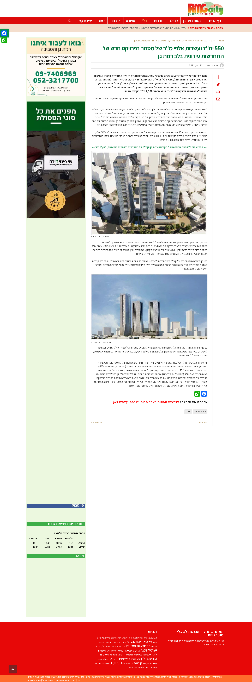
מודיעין (146, 676)
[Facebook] (4, 33)
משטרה (135, 654)
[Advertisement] (56, 360)
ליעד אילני (151, 654)
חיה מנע (118, 646)
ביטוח (155, 642)
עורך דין (126, 658)
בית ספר (148, 641)
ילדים (97, 646)
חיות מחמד (110, 646)
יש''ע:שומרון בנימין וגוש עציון (62, 676)
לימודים (101, 650)
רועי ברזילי (129, 663)
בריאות (140, 642)
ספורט (133, 659)
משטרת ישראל (124, 654)
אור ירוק (132, 637)
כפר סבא (37, 680)
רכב (123, 663)
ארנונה (125, 638)
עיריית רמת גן (113, 658)
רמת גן (115, 662)
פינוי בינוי (152, 663)
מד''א (143, 654)
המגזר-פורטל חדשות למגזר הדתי (163, 676)
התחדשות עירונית (138, 645)
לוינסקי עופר (200, 411)
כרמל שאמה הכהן (114, 650)
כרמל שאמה (132, 650)
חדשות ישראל (47, 680)
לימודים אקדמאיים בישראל (65, 680)
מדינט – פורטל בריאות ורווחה (130, 676)
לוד (78, 680)
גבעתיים (129, 641)
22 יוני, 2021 (196, 65)
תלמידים (141, 667)
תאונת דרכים (151, 667)
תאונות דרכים (102, 663)
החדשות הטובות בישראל (108, 676)
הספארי (108, 642)
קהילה (145, 663)
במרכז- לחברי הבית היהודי (39, 676)
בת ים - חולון (85, 676)
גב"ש (77, 676)
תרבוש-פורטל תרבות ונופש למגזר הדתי (194, 676)
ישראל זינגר (149, 650)
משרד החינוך (112, 655)
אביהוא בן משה (150, 637)
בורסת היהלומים (117, 638)
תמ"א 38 (133, 667)
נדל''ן (188, 411)
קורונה (138, 663)
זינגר (123, 646)
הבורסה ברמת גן (118, 642)
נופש (139, 659)
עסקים (101, 659)
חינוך (102, 646)
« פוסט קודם (202, 422)
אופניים (139, 637)
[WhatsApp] (4, 40)
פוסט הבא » (96, 422)
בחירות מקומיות (103, 637)
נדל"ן (30, 680)
